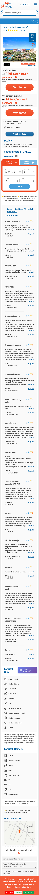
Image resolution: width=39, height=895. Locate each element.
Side (20, 853)
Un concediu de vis (12, 316)
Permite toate (28, 892)
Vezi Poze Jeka (19, 134)
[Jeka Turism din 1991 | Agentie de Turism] (6, 7)
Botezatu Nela (10, 265)
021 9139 (25, 4)
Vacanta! (8, 513)
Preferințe (18, 892)
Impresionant (10, 423)
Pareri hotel (9, 287)
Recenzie (8, 567)
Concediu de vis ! (12, 244)
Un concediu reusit (12, 374)
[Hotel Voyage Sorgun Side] (32, 21)
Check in (7, 170)
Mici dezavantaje (12, 540)
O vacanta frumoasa (13, 345)
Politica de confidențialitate (22, 887)
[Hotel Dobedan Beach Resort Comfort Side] (36, 21)
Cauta (19, 186)
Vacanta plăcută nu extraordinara (12, 619)
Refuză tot (9, 892)
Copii (22, 178)
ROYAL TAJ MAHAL (13, 221)
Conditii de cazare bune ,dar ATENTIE (12, 482)
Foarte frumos (10, 452)
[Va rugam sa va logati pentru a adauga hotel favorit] (31, 45)
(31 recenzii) (22, 30)
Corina (7, 650)
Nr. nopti (26, 170)
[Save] (16, 155)
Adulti (7, 178)
